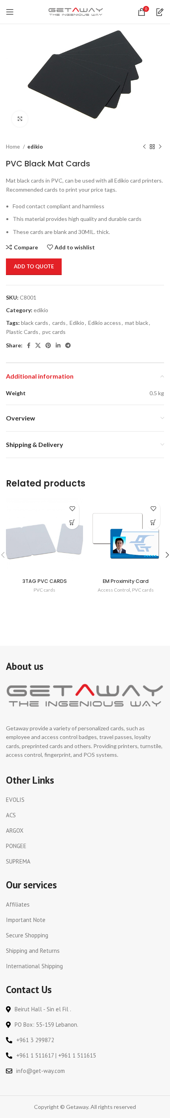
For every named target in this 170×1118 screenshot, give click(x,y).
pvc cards (54, 331)
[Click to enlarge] (20, 119)
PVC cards (44, 590)
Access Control (114, 590)
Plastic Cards (22, 331)
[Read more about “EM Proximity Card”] (153, 522)
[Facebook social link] (29, 345)
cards (59, 322)
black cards (34, 322)
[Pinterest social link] (48, 345)
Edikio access (104, 322)
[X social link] (38, 345)
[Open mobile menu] (10, 12)
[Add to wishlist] (72, 508)
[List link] (85, 800)
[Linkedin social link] (58, 345)
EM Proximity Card (126, 581)
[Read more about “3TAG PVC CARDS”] (72, 522)
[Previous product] (144, 147)
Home (13, 146)
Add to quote (34, 266)
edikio (35, 146)
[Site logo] (76, 11)
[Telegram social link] (68, 345)
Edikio (77, 322)
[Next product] (160, 147)
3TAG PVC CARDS (45, 581)
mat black (136, 322)
